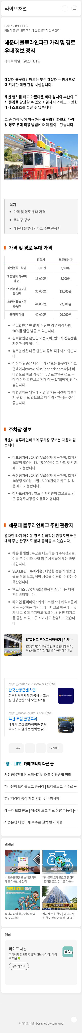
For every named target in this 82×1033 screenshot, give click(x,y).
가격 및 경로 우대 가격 (29, 211)
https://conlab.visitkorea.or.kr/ (29, 684)
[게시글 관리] (41, 748)
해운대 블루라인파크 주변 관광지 (37, 228)
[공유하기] (30, 748)
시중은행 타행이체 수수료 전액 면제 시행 (33, 822)
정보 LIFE (13, 764)
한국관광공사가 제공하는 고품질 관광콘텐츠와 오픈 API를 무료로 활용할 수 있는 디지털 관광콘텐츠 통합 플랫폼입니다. (29, 697)
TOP (74, 1019)
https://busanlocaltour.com (27, 713)
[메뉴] (74, 8)
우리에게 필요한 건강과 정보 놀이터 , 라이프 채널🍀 (33, 956)
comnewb (57, 1023)
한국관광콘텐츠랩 (22, 690)
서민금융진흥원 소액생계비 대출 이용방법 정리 (37, 774)
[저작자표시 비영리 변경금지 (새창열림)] (68, 746)
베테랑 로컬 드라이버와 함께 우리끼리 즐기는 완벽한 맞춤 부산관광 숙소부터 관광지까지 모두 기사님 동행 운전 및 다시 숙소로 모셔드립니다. (29, 726)
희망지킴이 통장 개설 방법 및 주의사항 (31, 798)
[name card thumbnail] (67, 951)
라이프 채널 (16, 8)
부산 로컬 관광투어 (23, 719)
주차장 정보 (22, 219)
